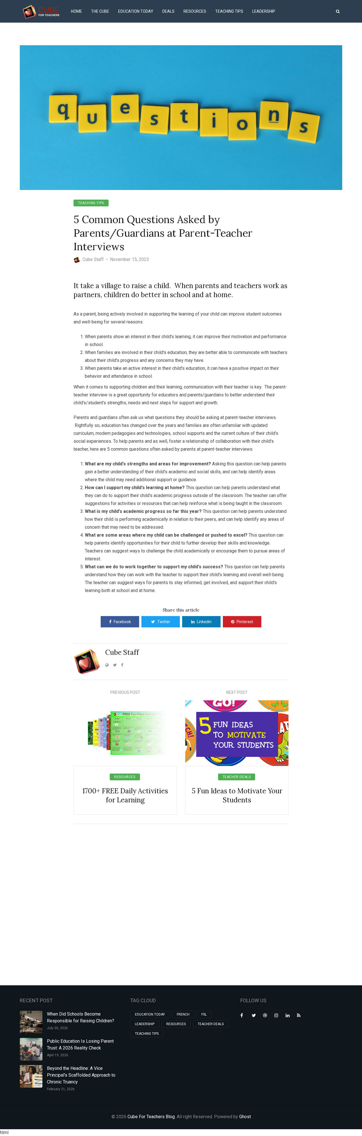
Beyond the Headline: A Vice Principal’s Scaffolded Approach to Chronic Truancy (81, 1075)
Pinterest (245, 621)
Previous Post (125, 692)
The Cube (100, 11)
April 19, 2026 (57, 1055)
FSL (204, 1014)
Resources (195, 11)
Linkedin (204, 621)
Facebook (122, 621)
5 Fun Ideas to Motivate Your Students (237, 795)
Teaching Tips (229, 11)
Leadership (263, 11)
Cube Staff (122, 652)
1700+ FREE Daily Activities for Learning (125, 795)
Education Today (135, 11)
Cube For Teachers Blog (151, 1116)
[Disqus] (181, 903)
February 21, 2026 (61, 1089)
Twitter (163, 621)
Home (76, 11)
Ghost (245, 1116)
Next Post (236, 692)
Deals (168, 11)
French (183, 1014)
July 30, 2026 (57, 1028)
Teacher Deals (237, 777)
